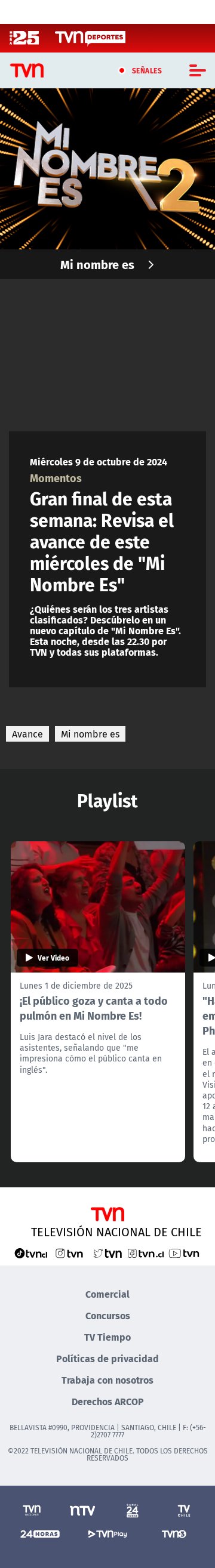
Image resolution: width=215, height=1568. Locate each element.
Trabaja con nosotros (107, 1379)
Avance (27, 734)
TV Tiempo (107, 1336)
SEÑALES (147, 70)
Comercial (107, 1293)
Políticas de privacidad (107, 1358)
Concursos (107, 1315)
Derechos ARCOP (108, 1401)
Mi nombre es (97, 264)
